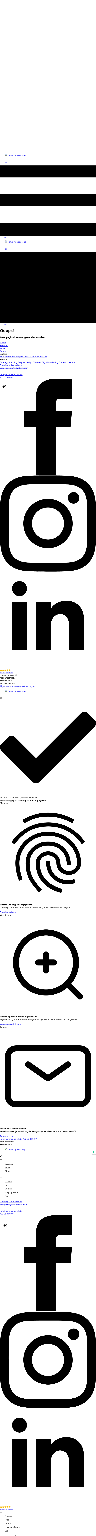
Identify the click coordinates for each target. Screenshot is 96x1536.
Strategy (4, 362)
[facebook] (48, 474)
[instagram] (48, 570)
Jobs (21, 356)
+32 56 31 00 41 (30, 1139)
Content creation (67, 362)
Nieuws (15, 356)
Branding (13, 362)
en (6, 162)
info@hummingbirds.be (11, 1139)
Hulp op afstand (39, 356)
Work (9, 356)
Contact (8, 1188)
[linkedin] (48, 667)
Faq (6, 1196)
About (3, 356)
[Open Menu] (1, 1159)
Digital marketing (50, 362)
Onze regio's (29, 686)
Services (9, 1164)
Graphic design (25, 362)
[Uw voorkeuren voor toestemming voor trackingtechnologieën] (93, 1152)
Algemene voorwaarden (11, 686)
